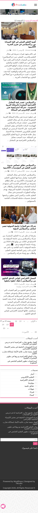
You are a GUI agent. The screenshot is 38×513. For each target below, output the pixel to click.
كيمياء (32, 395)
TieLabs (19, 483)
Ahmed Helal (29, 50)
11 (16, 321)
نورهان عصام (30, 113)
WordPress (18, 481)
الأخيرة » (25, 332)
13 (7, 325)
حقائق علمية (29, 386)
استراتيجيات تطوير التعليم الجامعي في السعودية (22, 362)
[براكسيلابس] (19, 4)
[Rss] (20, 486)
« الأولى (34, 321)
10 (20, 321)
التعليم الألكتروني (27, 377)
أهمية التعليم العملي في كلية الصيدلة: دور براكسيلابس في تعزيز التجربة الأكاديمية (20, 44)
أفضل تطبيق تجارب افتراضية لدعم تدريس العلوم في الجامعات (21, 343)
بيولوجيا (18, 286)
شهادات (31, 389)
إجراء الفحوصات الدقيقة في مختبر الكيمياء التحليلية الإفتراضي (20, 348)
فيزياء (32, 392)
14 (3, 325)
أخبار (7, 50)
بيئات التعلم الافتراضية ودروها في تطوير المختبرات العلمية (22, 357)
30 (36, 332)
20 (4, 328)
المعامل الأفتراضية (28, 286)
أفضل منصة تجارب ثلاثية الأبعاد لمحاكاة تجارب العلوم (19, 352)
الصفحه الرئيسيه (31, 21)
